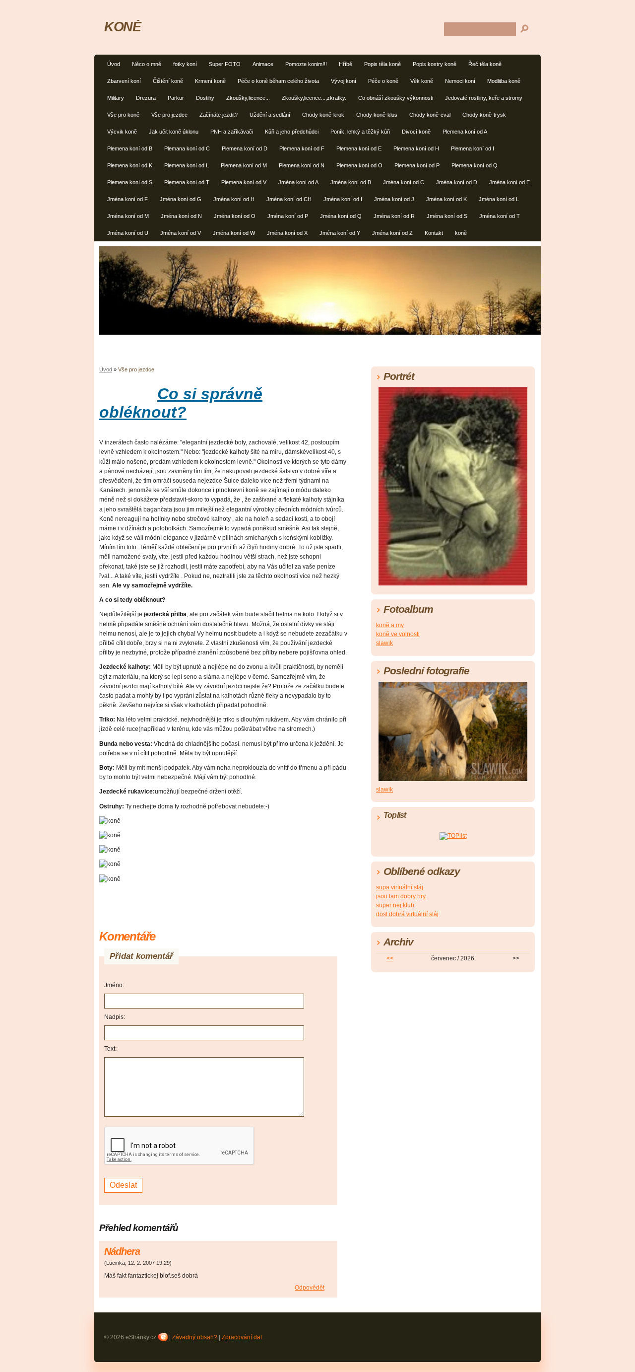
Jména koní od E (509, 182)
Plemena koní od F (301, 148)
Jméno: (114, 985)
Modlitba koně (503, 81)
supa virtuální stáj (399, 887)
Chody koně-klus (376, 115)
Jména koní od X (287, 233)
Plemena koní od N (301, 165)
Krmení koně (210, 81)
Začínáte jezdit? (218, 115)
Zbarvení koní (124, 81)
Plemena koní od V (243, 182)
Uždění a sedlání (270, 115)
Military (115, 98)
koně (461, 233)
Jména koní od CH (289, 199)
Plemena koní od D (244, 148)
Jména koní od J (394, 199)
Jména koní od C (403, 182)
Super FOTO (225, 64)
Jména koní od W (234, 233)
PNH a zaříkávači (231, 132)
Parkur (176, 98)
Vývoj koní (343, 81)
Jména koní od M (128, 216)
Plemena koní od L (186, 165)
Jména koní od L (499, 199)
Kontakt (434, 233)
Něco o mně (146, 64)
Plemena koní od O (359, 165)
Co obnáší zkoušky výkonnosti (395, 98)
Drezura (146, 98)
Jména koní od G (180, 199)
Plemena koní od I (472, 148)
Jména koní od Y (339, 233)
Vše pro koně (123, 115)
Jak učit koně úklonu (173, 132)
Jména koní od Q (341, 216)
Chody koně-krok (323, 115)
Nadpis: (114, 1016)
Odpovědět (309, 1287)
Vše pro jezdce (169, 115)
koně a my (390, 625)
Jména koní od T (499, 216)
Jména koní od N (181, 216)
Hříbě (345, 64)
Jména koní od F (127, 199)
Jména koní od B (350, 182)
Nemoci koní (460, 81)
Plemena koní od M (244, 165)
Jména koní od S (447, 216)
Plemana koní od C (187, 148)
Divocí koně (416, 132)
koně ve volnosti (398, 634)
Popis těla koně (382, 64)
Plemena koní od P (417, 165)
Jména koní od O (234, 216)
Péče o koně (383, 81)
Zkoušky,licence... (248, 98)
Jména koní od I (342, 199)
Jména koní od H (233, 199)
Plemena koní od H (416, 148)
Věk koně (421, 81)
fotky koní (185, 64)
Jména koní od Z (392, 233)
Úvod (113, 64)
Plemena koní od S (129, 182)
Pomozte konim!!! (306, 64)
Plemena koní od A (465, 132)
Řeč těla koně (485, 64)
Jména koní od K (446, 199)
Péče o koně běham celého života (278, 81)
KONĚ (122, 26)
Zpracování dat (242, 1337)
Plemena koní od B (129, 148)
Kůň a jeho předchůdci (291, 132)
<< (389, 958)
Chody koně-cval (429, 115)
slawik (384, 643)
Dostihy (205, 98)
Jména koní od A (298, 182)
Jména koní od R (394, 216)
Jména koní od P (287, 216)
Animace (263, 64)
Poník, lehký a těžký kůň (360, 132)
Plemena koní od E (358, 148)
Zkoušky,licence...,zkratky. (314, 98)
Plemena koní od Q (474, 165)
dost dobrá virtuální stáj (407, 914)
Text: (110, 1048)
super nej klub (395, 905)
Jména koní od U (127, 233)
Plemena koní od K (129, 165)
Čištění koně (168, 81)
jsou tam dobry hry (401, 896)
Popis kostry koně (434, 64)
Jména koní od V (180, 233)
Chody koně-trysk (484, 115)
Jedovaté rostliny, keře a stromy (483, 98)
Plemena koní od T (186, 182)
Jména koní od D (456, 182)
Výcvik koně (122, 132)
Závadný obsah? (194, 1337)
